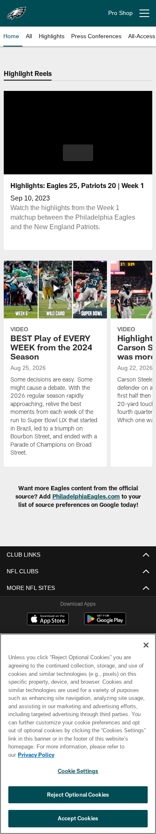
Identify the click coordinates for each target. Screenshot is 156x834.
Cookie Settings (78, 771)
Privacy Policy (100, 754)
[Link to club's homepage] (17, 10)
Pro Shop (120, 13)
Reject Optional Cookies (78, 794)
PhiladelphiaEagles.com (86, 496)
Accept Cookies (78, 818)
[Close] (146, 653)
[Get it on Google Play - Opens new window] (105, 623)
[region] (78, 738)
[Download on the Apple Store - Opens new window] (48, 620)
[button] (78, 152)
